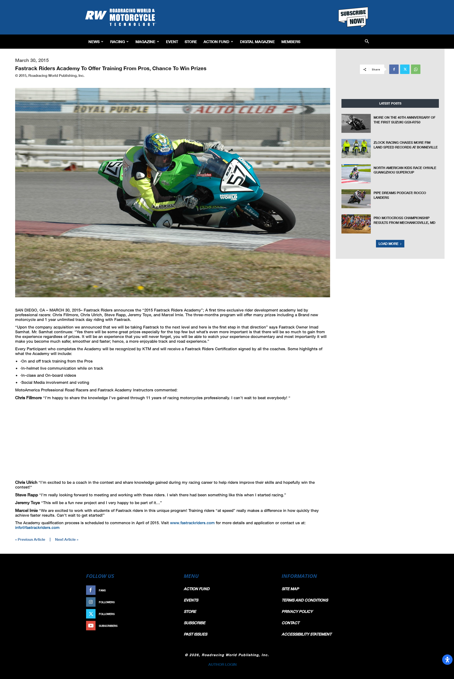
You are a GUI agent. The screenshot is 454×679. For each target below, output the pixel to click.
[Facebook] (394, 69)
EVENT (172, 41)
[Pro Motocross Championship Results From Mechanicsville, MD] (356, 223)
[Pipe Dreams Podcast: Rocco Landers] (356, 198)
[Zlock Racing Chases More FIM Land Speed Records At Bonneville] (356, 148)
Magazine (145, 41)
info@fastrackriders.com (37, 527)
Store (191, 41)
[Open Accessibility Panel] (447, 659)
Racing (117, 41)
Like (169, 590)
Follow (167, 602)
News (94, 41)
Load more (388, 244)
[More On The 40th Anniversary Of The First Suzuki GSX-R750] (356, 123)
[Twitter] (405, 69)
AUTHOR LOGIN (222, 664)
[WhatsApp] (415, 69)
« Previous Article (30, 539)
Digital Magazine (257, 41)
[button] (367, 41)
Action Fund (216, 41)
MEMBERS (290, 41)
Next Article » (66, 539)
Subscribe (164, 625)
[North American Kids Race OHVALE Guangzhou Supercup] (356, 173)
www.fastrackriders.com (192, 522)
